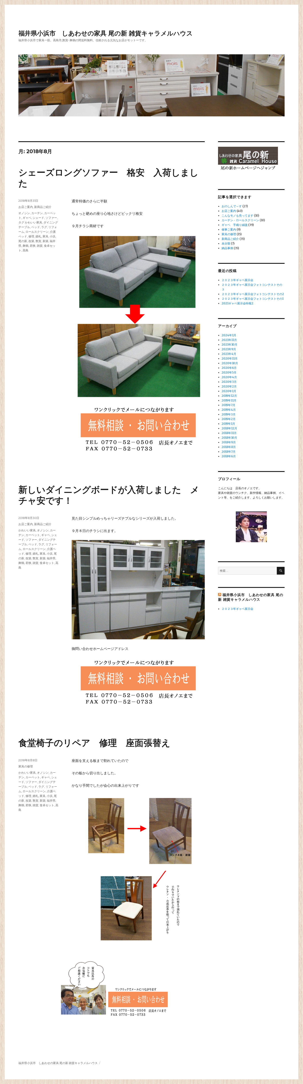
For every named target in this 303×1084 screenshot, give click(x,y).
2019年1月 (228, 424)
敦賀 (38, 241)
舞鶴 (25, 245)
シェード (38, 217)
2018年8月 (229, 447)
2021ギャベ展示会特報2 (237, 303)
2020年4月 (229, 377)
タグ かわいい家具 (30, 222)
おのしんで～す (232, 206)
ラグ (44, 227)
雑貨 (40, 245)
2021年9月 (229, 349)
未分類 (226, 243)
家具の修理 (25, 766)
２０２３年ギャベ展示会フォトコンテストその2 (253, 294)
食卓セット (47, 563)
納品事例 (227, 248)
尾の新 (22, 241)
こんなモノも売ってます (237, 215)
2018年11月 (229, 433)
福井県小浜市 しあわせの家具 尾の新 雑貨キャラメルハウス (105, 33)
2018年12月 (229, 428)
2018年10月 (229, 438)
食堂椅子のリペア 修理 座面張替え (94, 742)
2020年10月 (230, 363)
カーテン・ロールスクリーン (240, 220)
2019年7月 (228, 405)
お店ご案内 (25, 207)
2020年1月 (229, 391)
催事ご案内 (229, 229)
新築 (45, 241)
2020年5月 (229, 372)
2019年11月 (229, 400)
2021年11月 (229, 340)
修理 (31, 236)
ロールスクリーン (37, 231)
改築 (31, 241)
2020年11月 (230, 358)
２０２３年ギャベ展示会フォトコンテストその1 (252, 299)
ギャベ (27, 217)
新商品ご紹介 (42, 207)
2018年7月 (229, 452)
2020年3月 (229, 382)
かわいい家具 (27, 530)
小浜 (52, 236)
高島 (25, 250)
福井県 (51, 558)
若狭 (32, 245)
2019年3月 (229, 414)
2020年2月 (229, 386)
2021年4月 (229, 354)
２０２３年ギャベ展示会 (237, 280)
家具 (45, 236)
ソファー (51, 217)
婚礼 (38, 236)
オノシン (24, 213)
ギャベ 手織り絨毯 (235, 225)
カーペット (33, 535)
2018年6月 (229, 456)
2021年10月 (229, 344)
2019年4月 (229, 410)
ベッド (35, 227)
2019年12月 (229, 396)
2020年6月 (229, 368)
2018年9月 (229, 442)
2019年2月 (229, 419)
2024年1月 (229, 335)
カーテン (37, 213)
